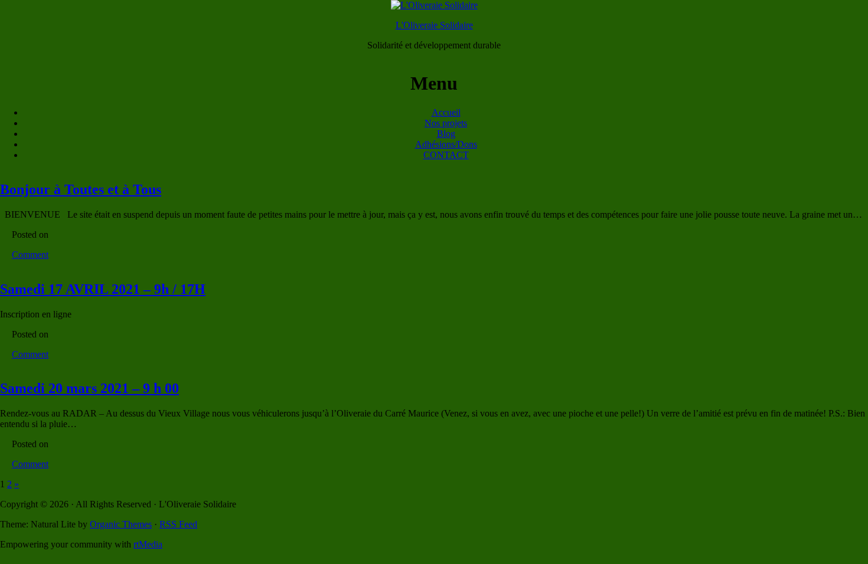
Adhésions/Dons (446, 144)
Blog (446, 134)
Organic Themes (121, 524)
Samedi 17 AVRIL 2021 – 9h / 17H (102, 289)
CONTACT (446, 155)
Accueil (446, 112)
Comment (30, 255)
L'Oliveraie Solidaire (434, 25)
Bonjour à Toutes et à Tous (80, 189)
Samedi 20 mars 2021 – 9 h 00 (89, 388)
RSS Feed (178, 524)
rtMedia (147, 544)
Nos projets (446, 123)
